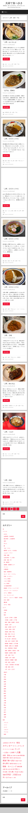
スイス (5, 727)
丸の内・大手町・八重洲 (11, 617)
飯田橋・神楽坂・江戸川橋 (11, 643)
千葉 (5, 674)
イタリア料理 (7, 581)
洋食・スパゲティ (8, 576)
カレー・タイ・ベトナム (18, 309)
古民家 (14, 755)
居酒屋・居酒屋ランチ (10, 405)
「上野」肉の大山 (9, 384)
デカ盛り (12, 749)
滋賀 (5, 695)
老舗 (4, 775)
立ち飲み (20, 772)
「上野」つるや (8, 432)
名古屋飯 (18, 755)
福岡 (5, 714)
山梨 (5, 684)
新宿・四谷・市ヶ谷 (10, 634)
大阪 (5, 700)
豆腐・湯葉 (6, 555)
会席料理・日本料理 (9, 536)
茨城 (5, 679)
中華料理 (7, 112)
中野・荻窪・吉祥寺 (10, 662)
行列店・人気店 (12, 775)
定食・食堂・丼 (8, 160)
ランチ (17, 749)
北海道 (5, 610)
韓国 (5, 734)
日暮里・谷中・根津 (10, 657)
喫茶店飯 (22, 755)
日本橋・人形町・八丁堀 (11, 620)
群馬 (5, 681)
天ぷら (5, 543)
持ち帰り (6, 763)
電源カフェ (11, 777)
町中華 (12, 769)
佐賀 (5, 717)
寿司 (5, 541)
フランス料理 (7, 578)
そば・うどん (8, 64)
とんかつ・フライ (9, 502)
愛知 (5, 691)
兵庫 (5, 703)
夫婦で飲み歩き (17, 758)
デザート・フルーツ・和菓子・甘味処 (13, 597)
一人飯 (18, 752)
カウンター (8, 746)
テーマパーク (6, 749)
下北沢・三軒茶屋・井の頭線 (12, 664)
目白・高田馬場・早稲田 (11, 648)
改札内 (12, 763)
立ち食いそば (13, 772)
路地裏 (19, 774)
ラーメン (6, 567)
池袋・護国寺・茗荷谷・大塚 (12, 650)
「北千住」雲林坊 (9, 90)
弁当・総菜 (6, 600)
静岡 (5, 688)
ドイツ (5, 725)
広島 (5, 707)
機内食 (5, 602)
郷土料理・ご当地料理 (9, 538)
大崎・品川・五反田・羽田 (11, 641)
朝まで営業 (19, 763)
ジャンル (5, 531)
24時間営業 (5, 743)
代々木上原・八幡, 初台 (10, 638)
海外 (4, 720)
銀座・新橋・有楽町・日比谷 (12, 622)
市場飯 (16, 760)
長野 (5, 686)
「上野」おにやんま (10, 42)
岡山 (5, 705)
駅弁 (15, 777)
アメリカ (6, 732)
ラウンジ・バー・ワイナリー (11, 590)
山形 (5, 612)
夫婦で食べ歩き (14, 3)
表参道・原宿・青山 (10, 631)
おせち (5, 534)
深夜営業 (19, 766)
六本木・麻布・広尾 (10, 629)
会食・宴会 (6, 755)
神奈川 (5, 672)
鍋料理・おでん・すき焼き (10, 550)
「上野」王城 (7, 335)
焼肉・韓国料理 (7, 571)
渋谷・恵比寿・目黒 (10, 636)
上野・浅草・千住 (15, 64)
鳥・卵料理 (6, 562)
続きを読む (6, 59)
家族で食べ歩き (9, 761)
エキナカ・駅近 (14, 743)
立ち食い (5, 772)
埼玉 (5, 677)
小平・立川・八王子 (10, 669)
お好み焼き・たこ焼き (9, 557)
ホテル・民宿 (7, 604)
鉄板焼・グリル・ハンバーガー (11, 588)
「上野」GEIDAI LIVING (11, 139)
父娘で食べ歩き (7, 769)
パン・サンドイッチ (9, 595)
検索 (4, 514)
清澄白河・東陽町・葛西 (11, 660)
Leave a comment (9, 66)
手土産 (20, 760)
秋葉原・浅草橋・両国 (10, 653)
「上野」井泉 (7, 480)
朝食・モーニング (10, 766)
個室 (11, 755)
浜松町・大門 (8, 624)
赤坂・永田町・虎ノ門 (10, 627)
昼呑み (15, 763)
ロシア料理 (6, 583)
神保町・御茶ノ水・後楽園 (11, 646)
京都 (5, 698)
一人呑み (5, 752)
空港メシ (17, 769)
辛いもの (6, 777)
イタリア (6, 729)
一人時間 (11, 752)
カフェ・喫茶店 (16, 357)
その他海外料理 (7, 586)
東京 (5, 615)
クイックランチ (18, 746)
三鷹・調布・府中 (9, 667)
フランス (6, 722)
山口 (5, 710)
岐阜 (5, 693)
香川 (5, 712)
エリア (4, 607)
